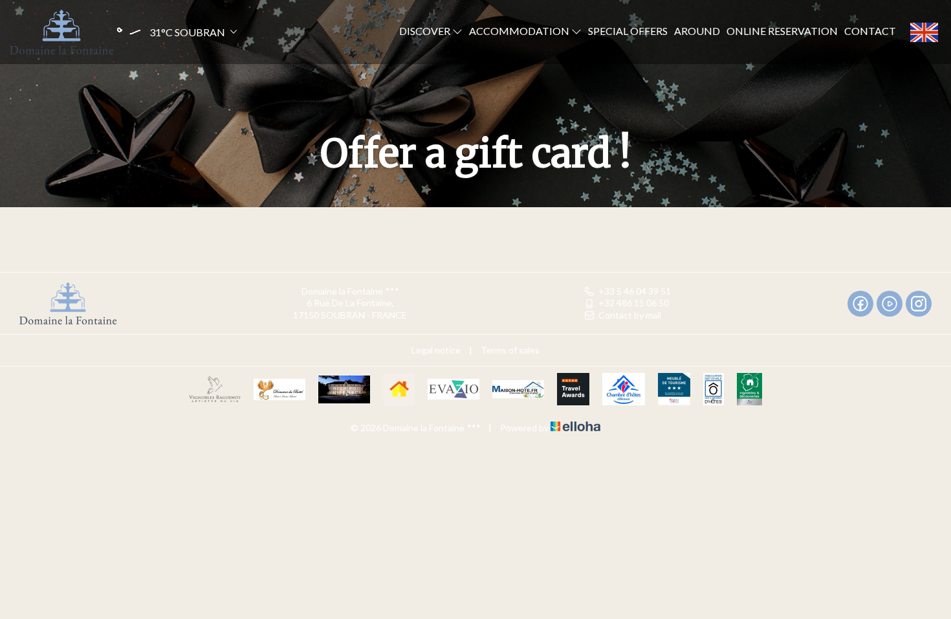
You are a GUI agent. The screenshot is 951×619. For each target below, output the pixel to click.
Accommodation (520, 30)
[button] (176, 32)
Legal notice (436, 349)
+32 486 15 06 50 (633, 302)
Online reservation (782, 30)
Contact (870, 30)
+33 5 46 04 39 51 (634, 291)
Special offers (628, 30)
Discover (425, 30)
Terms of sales (510, 349)
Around (697, 30)
